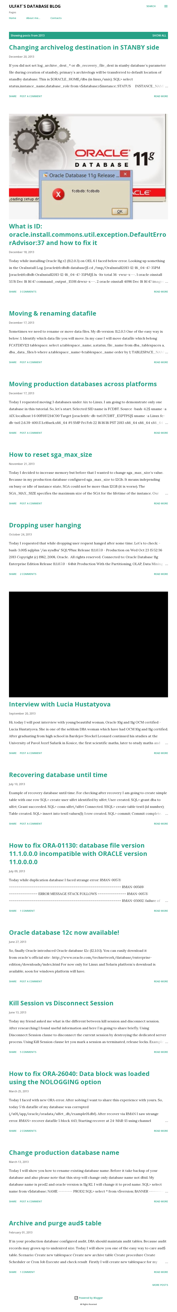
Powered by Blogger (90, 1297)
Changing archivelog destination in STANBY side (84, 47)
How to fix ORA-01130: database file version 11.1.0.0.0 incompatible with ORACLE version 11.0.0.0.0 (78, 853)
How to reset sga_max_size (50, 454)
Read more (161, 96)
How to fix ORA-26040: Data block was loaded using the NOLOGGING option (79, 1077)
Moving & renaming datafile (52, 313)
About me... (33, 18)
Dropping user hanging (45, 525)
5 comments (28, 1052)
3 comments (28, 291)
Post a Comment (31, 96)
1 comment (27, 910)
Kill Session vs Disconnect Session (61, 1003)
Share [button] (13, 96)
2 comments (28, 574)
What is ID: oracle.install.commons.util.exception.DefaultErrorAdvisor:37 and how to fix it (87, 234)
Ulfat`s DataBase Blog (35, 6)
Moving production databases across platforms (83, 384)
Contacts (56, 18)
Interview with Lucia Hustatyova (60, 704)
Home (12, 18)
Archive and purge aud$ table (55, 1223)
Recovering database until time (58, 774)
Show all (159, 35)
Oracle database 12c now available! (64, 932)
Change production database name (64, 1152)
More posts (160, 1285)
